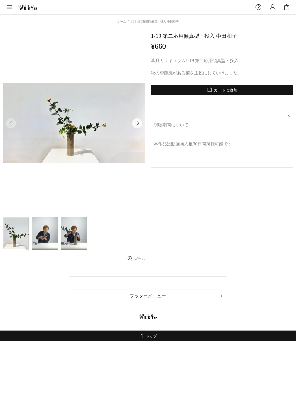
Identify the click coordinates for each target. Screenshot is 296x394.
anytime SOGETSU (27, 7)
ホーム (121, 21)
